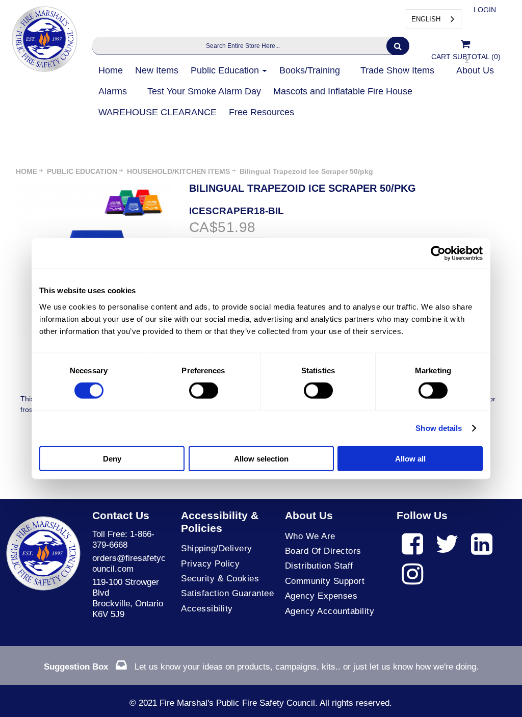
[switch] (203, 390)
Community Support (325, 581)
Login (485, 10)
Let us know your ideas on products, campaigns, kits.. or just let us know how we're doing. (261, 667)
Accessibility (207, 608)
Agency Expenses (321, 596)
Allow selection (261, 458)
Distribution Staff (319, 566)
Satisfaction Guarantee (227, 593)
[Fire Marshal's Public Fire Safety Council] (44, 36)
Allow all (410, 458)
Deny (112, 458)
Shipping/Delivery (216, 548)
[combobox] (433, 19)
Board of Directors (323, 551)
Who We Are (310, 536)
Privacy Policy (210, 564)
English (425, 19)
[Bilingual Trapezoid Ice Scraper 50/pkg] (94, 187)
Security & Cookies (220, 578)
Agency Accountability (330, 611)
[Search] (397, 46)
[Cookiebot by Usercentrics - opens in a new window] (438, 253)
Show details (438, 428)
